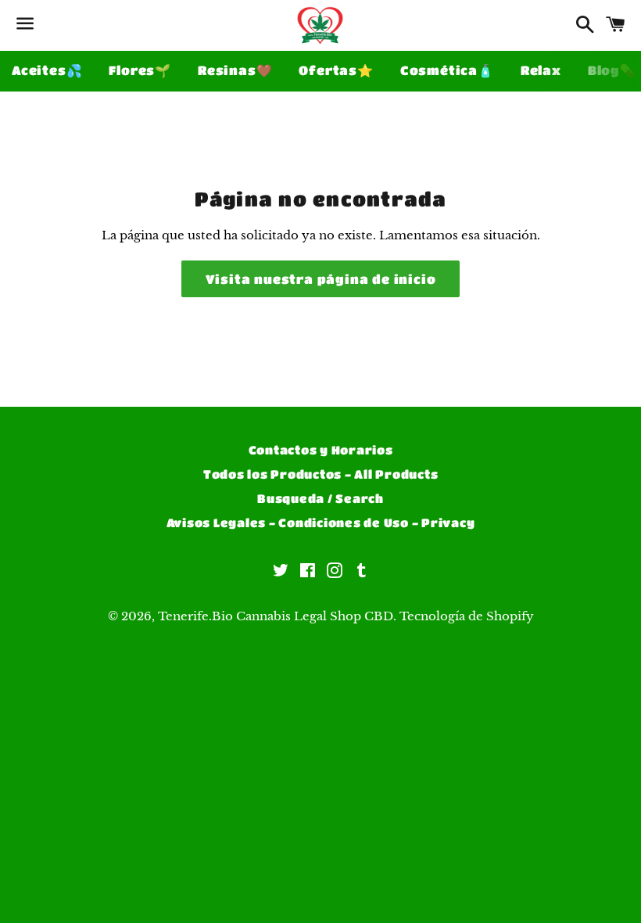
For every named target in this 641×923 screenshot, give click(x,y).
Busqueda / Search (320, 498)
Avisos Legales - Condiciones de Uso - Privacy (321, 522)
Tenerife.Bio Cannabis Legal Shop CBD (275, 616)
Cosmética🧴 (447, 70)
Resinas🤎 (235, 70)
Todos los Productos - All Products (321, 474)
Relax (541, 70)
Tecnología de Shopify (466, 616)
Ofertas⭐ (336, 70)
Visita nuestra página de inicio (321, 278)
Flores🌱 (140, 70)
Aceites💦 (47, 70)
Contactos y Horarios (321, 450)
